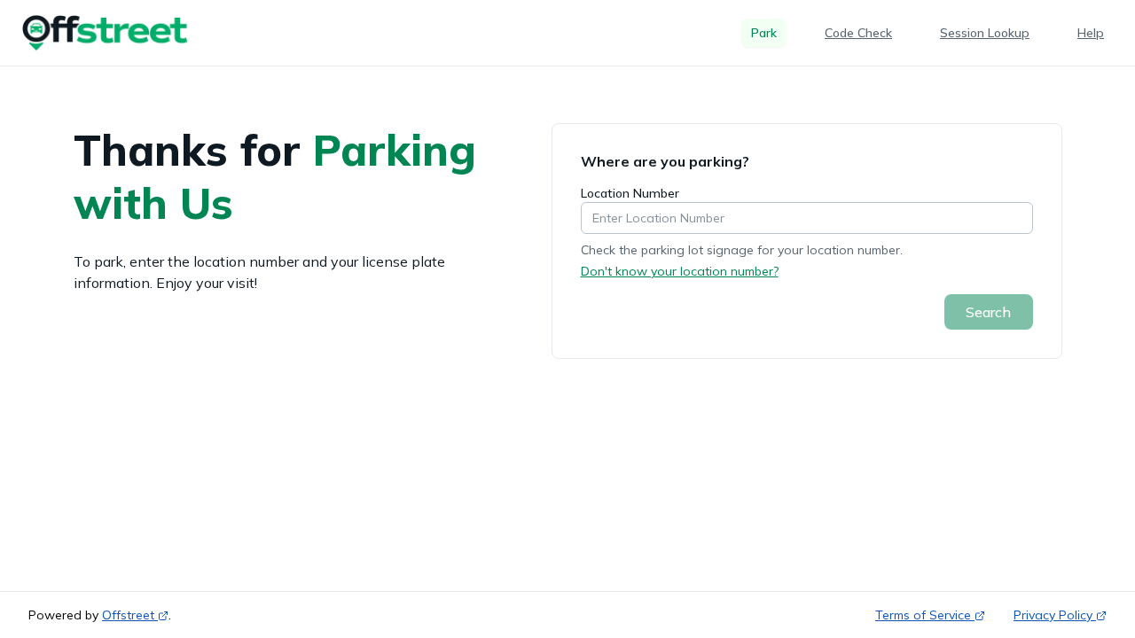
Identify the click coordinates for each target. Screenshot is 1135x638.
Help (1090, 33)
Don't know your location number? (680, 271)
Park (764, 33)
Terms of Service (923, 615)
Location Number (630, 193)
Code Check (858, 33)
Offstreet (128, 615)
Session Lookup (984, 33)
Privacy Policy (1053, 615)
